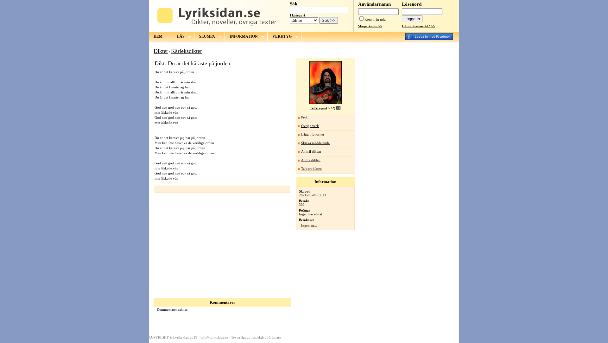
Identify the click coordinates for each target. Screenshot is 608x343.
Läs (181, 36)
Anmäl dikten (311, 151)
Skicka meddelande (315, 143)
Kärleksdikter (186, 51)
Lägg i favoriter (312, 134)
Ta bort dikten (311, 168)
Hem (158, 36)
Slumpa (207, 36)
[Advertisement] (207, 242)
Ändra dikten (310, 160)
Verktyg (282, 36)
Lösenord (411, 4)
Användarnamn (374, 4)
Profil (305, 117)
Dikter (161, 51)
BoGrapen (318, 108)
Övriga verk (310, 126)
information (244, 36)
